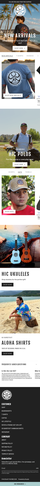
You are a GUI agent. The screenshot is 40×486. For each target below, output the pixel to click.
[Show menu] (3, 11)
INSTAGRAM (5, 432)
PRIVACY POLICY (7, 450)
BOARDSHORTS (6, 411)
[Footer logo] (7, 395)
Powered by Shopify (23, 479)
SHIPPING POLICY (7, 443)
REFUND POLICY (7, 447)
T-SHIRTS (5, 414)
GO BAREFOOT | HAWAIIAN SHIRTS (12, 428)
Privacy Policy (30, 472)
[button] (20, 484)
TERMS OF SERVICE (8, 454)
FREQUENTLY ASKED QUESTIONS (14, 364)
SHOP (3, 407)
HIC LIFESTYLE (6, 421)
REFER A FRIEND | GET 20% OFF (12, 425)
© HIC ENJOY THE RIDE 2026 (9, 479)
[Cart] (37, 11)
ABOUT (4, 440)
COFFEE (4, 418)
